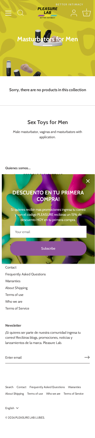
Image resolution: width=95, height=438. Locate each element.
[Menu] (8, 13)
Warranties (12, 281)
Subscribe (48, 248)
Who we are (13, 301)
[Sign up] (87, 357)
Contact (10, 267)
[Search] (20, 13)
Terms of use (14, 294)
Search (9, 387)
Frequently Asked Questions (25, 274)
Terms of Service (17, 308)
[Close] (88, 181)
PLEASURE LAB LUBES (29, 417)
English (9, 408)
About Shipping (16, 288)
